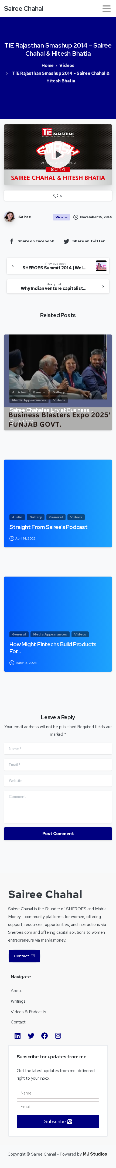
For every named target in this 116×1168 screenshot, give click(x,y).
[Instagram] (58, 1035)
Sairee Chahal (23, 8)
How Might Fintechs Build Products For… (53, 648)
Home (48, 65)
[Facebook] (44, 1035)
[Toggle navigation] (106, 8)
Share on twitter (88, 241)
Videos (66, 65)
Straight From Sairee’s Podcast (48, 527)
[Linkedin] (17, 1035)
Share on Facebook (36, 241)
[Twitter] (31, 1035)
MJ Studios (95, 1154)
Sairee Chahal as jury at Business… (51, 410)
